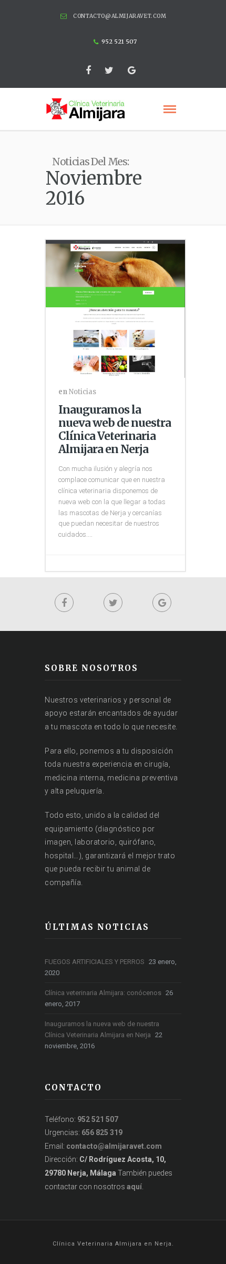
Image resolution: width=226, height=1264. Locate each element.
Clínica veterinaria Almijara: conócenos (103, 993)
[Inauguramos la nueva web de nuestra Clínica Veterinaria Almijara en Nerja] (115, 307)
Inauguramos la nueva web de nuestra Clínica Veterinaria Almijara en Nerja (114, 429)
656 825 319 (101, 1132)
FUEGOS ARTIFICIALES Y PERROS (95, 962)
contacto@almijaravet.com (119, 16)
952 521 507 (97, 1119)
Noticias (82, 391)
